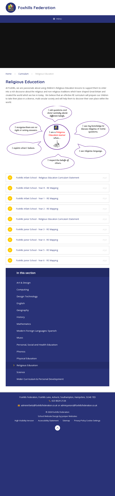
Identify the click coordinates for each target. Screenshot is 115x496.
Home (9, 73)
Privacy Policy (80, 420)
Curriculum (23, 73)
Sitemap (66, 420)
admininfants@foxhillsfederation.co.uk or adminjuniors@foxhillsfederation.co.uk (59, 405)
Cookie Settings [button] (93, 420)
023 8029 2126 (59, 400)
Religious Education (44, 73)
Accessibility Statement (48, 420)
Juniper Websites (69, 416)
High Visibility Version (24, 420)
